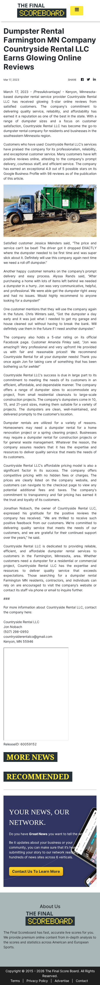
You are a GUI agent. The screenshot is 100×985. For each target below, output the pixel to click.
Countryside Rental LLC (41, 126)
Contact (82, 981)
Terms (15, 981)
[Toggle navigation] (76, 10)
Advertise (62, 981)
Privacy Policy (37, 981)
